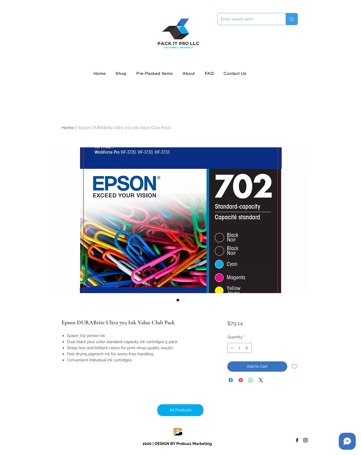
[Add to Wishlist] (294, 366)
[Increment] (247, 348)
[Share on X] (261, 380)
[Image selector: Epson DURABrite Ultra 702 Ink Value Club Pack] (178, 300)
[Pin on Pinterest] (241, 380)
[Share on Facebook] (231, 380)
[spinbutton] (239, 348)
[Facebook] (297, 440)
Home (68, 127)
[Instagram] (305, 440)
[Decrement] (231, 348)
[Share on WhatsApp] (251, 380)
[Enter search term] (292, 19)
